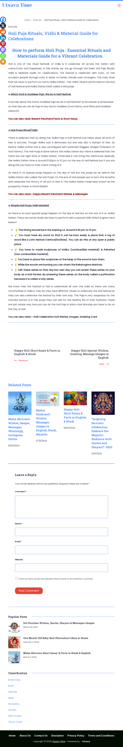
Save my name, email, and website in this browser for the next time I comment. (56, 579)
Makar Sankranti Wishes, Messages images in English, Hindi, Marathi (46, 422)
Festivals (12, 26)
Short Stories (14, 715)
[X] (3, 26)
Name (18, 523)
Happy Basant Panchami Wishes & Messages (60, 194)
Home (12, 735)
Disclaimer (57, 735)
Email (18, 541)
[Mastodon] (3, 50)
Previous (23, 360)
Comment (20, 491)
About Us (25, 735)
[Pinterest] (3, 44)
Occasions (13, 703)
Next (102, 364)
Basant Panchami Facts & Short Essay (55, 118)
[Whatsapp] (3, 56)
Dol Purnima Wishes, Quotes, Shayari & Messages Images (58, 623)
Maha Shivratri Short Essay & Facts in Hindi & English (57, 653)
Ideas (11, 697)
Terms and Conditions (101, 735)
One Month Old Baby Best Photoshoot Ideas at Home (55, 638)
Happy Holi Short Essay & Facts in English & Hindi (37, 352)
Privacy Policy (76, 735)
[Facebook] (3, 20)
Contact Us (41, 735)
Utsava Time (17, 5)
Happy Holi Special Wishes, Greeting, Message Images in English (89, 354)
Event (11, 685)
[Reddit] (3, 32)
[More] (3, 62)
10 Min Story (14, 679)
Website (19, 559)
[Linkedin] (3, 38)
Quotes (12, 709)
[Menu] (119, 5)
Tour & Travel (15, 721)
